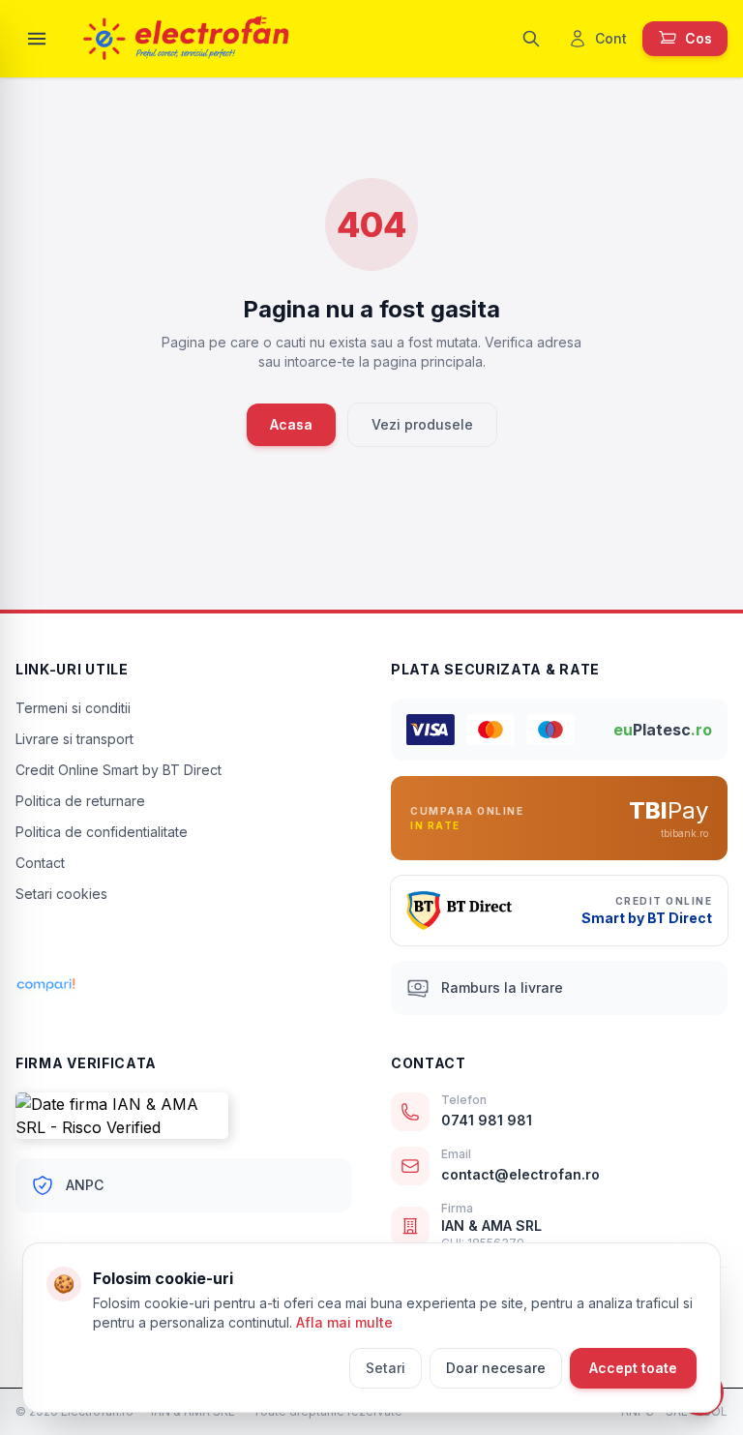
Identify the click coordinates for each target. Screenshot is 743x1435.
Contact (40, 862)
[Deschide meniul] (36, 38)
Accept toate (633, 1368)
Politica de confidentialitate (101, 831)
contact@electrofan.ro (520, 1174)
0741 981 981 (486, 1120)
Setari (385, 1368)
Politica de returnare (80, 800)
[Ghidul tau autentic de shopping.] (183, 985)
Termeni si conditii (73, 708)
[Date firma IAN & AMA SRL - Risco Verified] (183, 1115)
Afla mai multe (344, 1322)
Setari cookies (61, 893)
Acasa (291, 424)
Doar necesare (496, 1368)
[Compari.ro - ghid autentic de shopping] (183, 945)
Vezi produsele (422, 424)
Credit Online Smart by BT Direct (118, 770)
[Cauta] (531, 38)
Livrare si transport (74, 739)
